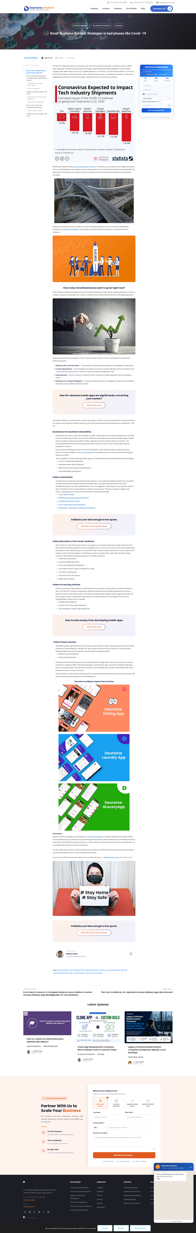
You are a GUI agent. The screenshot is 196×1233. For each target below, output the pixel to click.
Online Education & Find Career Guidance (36, 98)
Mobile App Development (132, 1195)
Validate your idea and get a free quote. (37, 93)
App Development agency (95, 970)
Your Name (97, 1112)
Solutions (118, 8)
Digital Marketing (130, 1199)
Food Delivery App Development (81, 1206)
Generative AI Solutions (132, 1191)
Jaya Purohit (139, 1062)
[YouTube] (39, 1212)
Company (94, 8)
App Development (81, 25)
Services (106, 8)
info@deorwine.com (167, 2)
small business (79, 973)
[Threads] (34, 1212)
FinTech (99, 1195)
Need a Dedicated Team (148, 1105)
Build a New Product (100, 1105)
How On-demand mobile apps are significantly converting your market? (37, 78)
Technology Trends (135, 1057)
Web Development (50, 1046)
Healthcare (101, 1191)
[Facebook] (48, 1212)
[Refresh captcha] (169, 105)
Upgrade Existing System (132, 1105)
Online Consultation (33, 88)
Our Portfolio (131, 8)
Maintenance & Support (132, 1203)
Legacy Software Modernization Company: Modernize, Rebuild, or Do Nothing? (147, 1049)
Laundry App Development (79, 1188)
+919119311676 (29, 1200)
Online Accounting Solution (35, 102)
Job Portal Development (78, 1202)
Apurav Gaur (48, 58)
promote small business (62, 973)
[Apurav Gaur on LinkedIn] (131, 954)
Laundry (100, 1203)
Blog (143, 8)
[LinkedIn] (30, 1212)
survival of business (94, 973)
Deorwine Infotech (177, 1221)
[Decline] (193, 1228)
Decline (121, 1228)
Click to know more (94, 405)
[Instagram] (25, 1212)
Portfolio (154, 1191)
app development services (116, 970)
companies (88, 452)
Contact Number (99, 1123)
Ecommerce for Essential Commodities (35, 84)
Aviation (100, 1199)
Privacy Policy (140, 1228)
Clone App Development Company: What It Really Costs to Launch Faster (97, 1048)
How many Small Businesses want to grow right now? (36, 72)
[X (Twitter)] (43, 1212)
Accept (105, 1228)
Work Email (129, 1112)
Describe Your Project (100, 1133)
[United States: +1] (144, 94)
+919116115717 (29, 1207)
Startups (118, 25)
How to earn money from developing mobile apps (34, 106)
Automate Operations (116, 1105)
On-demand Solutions (101, 25)
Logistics (100, 1188)
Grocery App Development (79, 1210)
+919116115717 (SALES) (142, 2)
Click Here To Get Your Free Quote (94, 526)
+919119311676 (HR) (118, 2)
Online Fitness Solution (34, 110)
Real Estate (101, 1207)
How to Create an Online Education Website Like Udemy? (45, 1040)
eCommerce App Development (80, 1191)
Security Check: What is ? (151, 101)
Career (153, 1203)
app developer (63, 970)
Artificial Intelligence (131, 1188)
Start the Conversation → (124, 1155)
